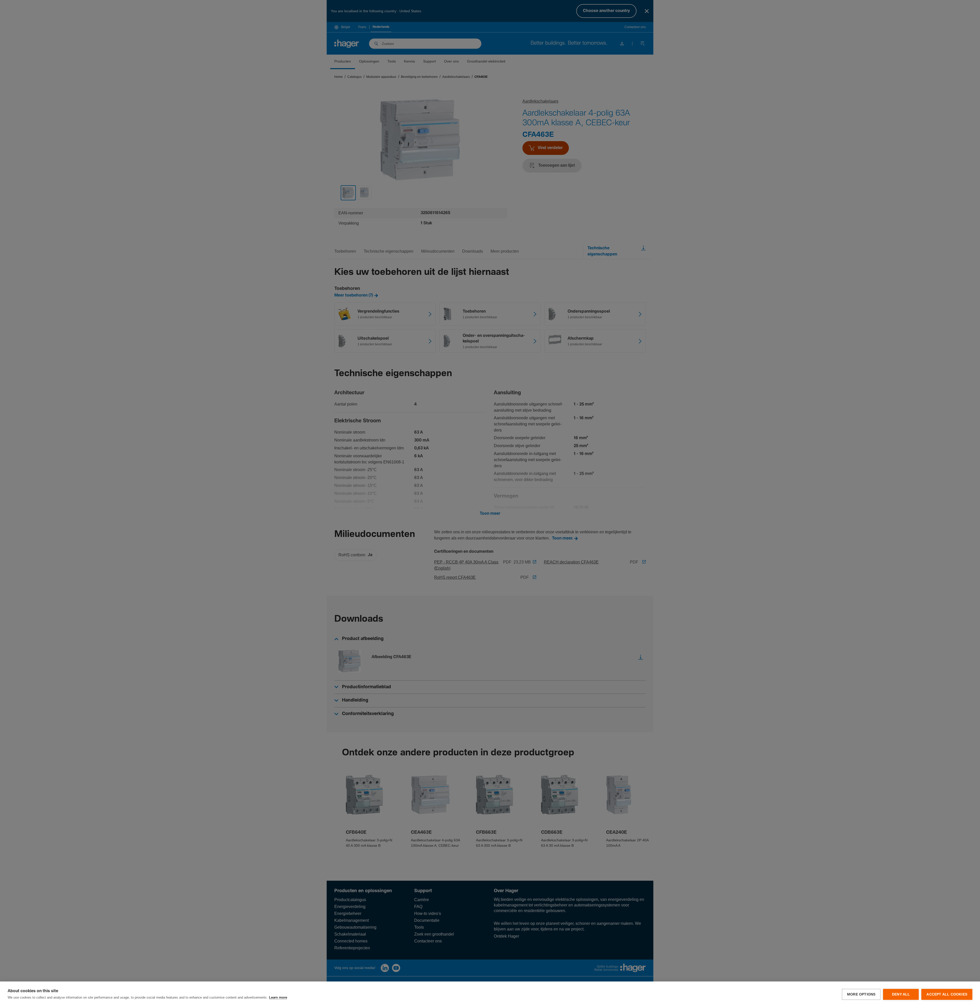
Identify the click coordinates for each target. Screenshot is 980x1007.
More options (861, 994)
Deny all (901, 994)
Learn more (278, 997)
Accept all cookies (946, 994)
